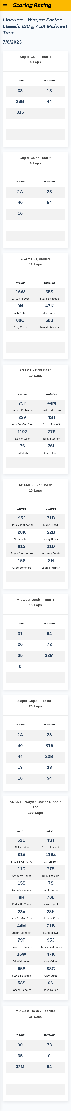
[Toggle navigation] (5, 5)
